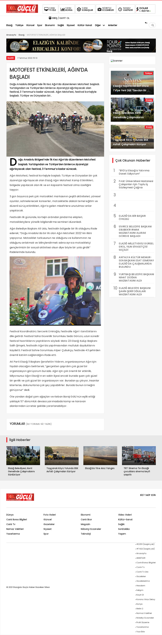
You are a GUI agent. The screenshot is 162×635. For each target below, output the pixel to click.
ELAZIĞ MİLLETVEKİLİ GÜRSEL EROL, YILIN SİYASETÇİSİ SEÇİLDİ (134, 246)
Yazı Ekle (140, 631)
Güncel (48, 519)
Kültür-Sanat (125, 519)
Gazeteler (49, 524)
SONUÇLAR (87, 9)
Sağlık (121, 524)
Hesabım (140, 585)
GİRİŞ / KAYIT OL (60, 18)
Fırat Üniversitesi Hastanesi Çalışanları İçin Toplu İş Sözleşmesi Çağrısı (133, 184)
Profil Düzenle (142, 622)
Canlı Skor (86, 519)
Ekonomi (85, 514)
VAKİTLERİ (128, 9)
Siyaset (48, 529)
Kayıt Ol (140, 594)
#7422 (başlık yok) (145, 548)
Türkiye (148, 73)
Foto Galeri (50, 514)
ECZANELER (108, 9)
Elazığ (11, 58)
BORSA (68, 9)
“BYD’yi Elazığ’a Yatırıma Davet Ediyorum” (131, 171)
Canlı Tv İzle (142, 571)
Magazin (85, 524)
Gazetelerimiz (143, 581)
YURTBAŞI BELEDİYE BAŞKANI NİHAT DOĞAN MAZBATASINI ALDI (134, 277)
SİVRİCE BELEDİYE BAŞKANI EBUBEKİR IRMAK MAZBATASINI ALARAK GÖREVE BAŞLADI (133, 231)
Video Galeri (125, 514)
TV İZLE (52, 9)
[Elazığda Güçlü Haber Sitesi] (22, 12)
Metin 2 (139, 608)
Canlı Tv (11, 524)
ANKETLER (140, 558)
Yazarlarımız (13, 533)
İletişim (139, 590)
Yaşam (122, 533)
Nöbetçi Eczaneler (91, 529)
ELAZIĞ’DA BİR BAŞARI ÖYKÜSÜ (130, 217)
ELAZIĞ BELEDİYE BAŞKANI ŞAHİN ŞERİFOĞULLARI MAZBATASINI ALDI (132, 290)
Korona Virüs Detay (145, 599)
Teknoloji (86, 533)
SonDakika (124, 529)
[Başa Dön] (156, 629)
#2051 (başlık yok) (145, 544)
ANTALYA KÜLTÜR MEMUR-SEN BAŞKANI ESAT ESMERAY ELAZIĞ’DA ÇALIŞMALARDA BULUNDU (134, 262)
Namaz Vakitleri (15, 529)
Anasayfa (141, 553)
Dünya (10, 514)
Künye (139, 604)
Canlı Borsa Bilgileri (16, 519)
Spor (46, 533)
